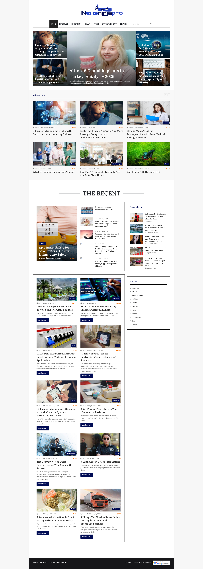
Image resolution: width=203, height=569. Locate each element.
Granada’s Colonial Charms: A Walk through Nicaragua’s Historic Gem (107, 236)
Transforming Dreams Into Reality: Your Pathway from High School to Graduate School (106, 250)
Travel (134, 325)
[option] (101, 58)
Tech (96, 24)
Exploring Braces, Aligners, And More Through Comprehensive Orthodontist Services (101, 134)
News (134, 310)
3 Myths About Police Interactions (100, 461)
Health (87, 24)
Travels (123, 24)
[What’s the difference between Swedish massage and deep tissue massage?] (86, 221)
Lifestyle (63, 24)
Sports (134, 314)
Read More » (42, 320)
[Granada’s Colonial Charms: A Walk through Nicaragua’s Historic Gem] (86, 234)
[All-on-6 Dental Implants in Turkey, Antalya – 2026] (101, 58)
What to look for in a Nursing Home (53, 171)
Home (53, 24)
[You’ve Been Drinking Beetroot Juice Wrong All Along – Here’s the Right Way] (136, 261)
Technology (136, 317)
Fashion (135, 299)
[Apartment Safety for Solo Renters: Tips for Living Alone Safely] (57, 233)
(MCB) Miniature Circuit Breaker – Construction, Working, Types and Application (56, 357)
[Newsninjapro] (101, 10)
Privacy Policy (138, 562)
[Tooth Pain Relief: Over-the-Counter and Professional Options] (136, 239)
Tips (133, 321)
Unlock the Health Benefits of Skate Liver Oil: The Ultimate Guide (155, 216)
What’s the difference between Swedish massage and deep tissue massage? (107, 223)
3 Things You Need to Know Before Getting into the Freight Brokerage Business (100, 520)
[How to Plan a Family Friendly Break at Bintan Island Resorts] (136, 228)
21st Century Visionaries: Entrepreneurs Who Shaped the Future (55, 465)
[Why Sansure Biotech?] (86, 210)
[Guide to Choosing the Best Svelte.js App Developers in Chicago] (81, 258)
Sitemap (148, 562)
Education (76, 24)
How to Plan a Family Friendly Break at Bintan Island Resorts (155, 227)
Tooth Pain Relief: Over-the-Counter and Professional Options (154, 239)
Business (135, 288)
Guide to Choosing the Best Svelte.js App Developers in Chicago (106, 263)
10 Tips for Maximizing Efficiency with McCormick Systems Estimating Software (56, 412)
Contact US (128, 562)
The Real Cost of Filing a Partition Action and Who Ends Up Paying (49, 79)
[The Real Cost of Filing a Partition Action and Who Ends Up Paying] (50, 72)
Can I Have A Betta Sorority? (143, 171)
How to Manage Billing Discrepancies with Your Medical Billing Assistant (146, 134)
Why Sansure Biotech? (104, 210)
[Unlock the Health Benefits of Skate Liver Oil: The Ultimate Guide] (136, 217)
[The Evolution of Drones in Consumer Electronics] (136, 251)
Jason (37, 128)
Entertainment (109, 24)
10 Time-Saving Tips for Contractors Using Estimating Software (97, 357)
